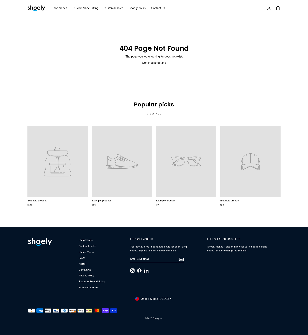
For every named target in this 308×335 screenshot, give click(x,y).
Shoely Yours (137, 8)
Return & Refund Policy (92, 281)
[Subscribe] (181, 259)
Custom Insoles (113, 8)
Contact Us (158, 8)
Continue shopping (154, 62)
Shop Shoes (59, 8)
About (82, 263)
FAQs (82, 258)
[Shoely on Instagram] (132, 270)
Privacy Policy (86, 275)
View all (154, 113)
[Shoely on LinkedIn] (146, 270)
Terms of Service (88, 287)
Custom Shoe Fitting (85, 8)
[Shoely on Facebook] (139, 270)
